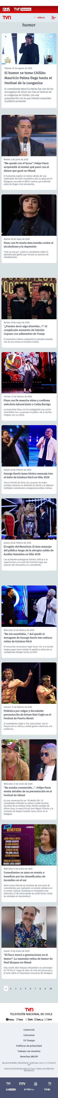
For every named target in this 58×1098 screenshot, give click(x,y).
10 (51, 988)
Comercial (29, 1030)
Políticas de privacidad (29, 1046)
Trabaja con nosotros (29, 1051)
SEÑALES (41, 17)
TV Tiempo (29, 1040)
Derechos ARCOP (29, 1056)
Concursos (29, 1035)
